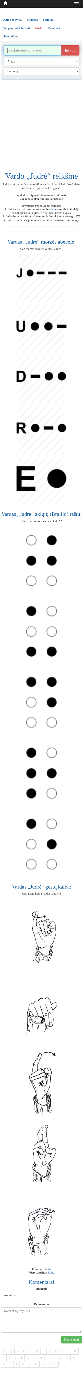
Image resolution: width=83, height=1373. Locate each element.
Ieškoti (70, 50)
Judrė (51, 1272)
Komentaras (41, 1304)
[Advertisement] (41, 123)
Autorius (41, 1288)
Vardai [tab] (39, 28)
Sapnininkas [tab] (11, 36)
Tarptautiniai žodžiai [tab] (16, 28)
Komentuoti (71, 1339)
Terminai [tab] (48, 19)
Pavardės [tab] (54, 28)
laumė (55, 209)
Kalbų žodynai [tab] (12, 19)
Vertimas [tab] (32, 19)
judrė (48, 1269)
